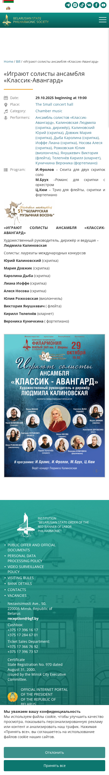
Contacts (17, 589)
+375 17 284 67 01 (23, 634)
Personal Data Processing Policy (25, 558)
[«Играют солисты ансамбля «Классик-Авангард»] (54, 405)
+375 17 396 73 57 (23, 651)
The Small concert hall (54, 104)
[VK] (89, 5)
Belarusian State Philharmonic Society (31, 20)
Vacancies (17, 595)
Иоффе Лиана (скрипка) (56, 142)
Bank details (20, 583)
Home (8, 61)
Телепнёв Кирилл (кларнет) (76, 157)
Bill (18, 61)
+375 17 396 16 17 (23, 629)
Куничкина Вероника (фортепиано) (66, 163)
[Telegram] (68, 5)
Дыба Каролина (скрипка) (76, 137)
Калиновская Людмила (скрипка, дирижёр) (65, 125)
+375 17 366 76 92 (23, 646)
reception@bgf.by (23, 618)
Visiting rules (21, 577)
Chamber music (48, 110)
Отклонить (54, 752)
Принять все (55, 765)
